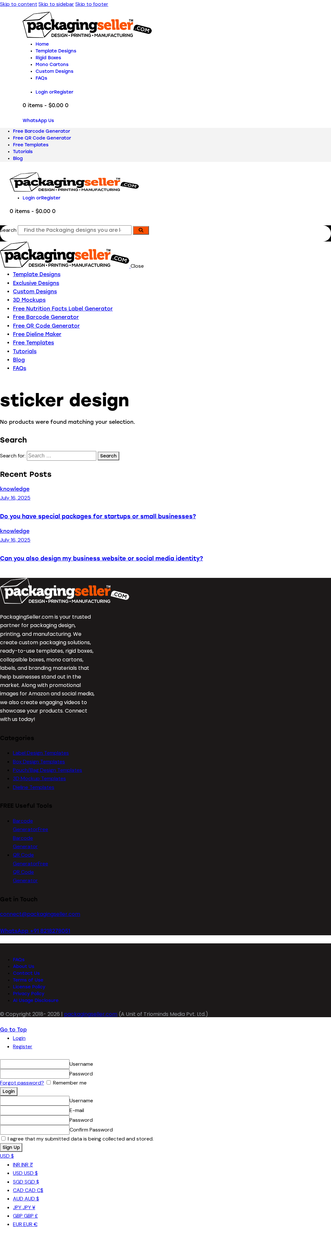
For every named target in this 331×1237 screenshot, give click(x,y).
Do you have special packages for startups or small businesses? (98, 516)
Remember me (69, 1082)
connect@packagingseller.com (40, 914)
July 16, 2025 (15, 497)
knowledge (14, 489)
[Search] (141, 230)
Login (19, 1038)
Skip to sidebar (56, 4)
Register (22, 1046)
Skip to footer (91, 4)
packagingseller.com (90, 1014)
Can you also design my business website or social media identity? (101, 558)
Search (8, 230)
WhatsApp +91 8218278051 (35, 931)
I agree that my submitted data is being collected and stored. (80, 1138)
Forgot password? (22, 1082)
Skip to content (18, 4)
